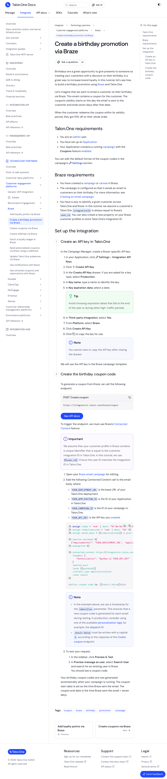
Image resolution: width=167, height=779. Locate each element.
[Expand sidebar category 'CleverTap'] (40, 284)
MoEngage (13, 290)
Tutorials (72, 12)
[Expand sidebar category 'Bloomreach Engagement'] (40, 203)
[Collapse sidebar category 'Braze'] (40, 208)
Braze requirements (150, 42)
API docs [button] (41, 12)
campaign (109, 147)
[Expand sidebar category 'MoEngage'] (40, 290)
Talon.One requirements (150, 34)
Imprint (145, 756)
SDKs (59, 12)
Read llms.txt (70, 766)
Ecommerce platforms (18, 315)
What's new (90, 12)
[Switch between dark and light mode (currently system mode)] (159, 4)
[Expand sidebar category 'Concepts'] (40, 43)
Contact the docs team (113, 761)
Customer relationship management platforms (18, 308)
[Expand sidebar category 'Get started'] (40, 37)
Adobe (15, 197)
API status (106, 766)
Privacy (145, 761)
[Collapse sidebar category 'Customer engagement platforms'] (40, 185)
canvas (103, 183)
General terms (148, 766)
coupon (68, 710)
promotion (105, 710)
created (115, 517)
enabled (86, 151)
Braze (11, 208)
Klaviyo (11, 301)
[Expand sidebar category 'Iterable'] (40, 279)
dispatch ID (97, 627)
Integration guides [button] (15, 48)
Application (90, 142)
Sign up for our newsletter (77, 756)
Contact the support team (115, 756)
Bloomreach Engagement (21, 203)
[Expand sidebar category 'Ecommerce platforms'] (40, 315)
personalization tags (110, 622)
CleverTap (13, 284)
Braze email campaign (92, 474)
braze (79, 710)
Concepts (11, 43)
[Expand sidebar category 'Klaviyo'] (40, 301)
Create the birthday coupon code (150, 73)
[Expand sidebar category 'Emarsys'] (40, 295)
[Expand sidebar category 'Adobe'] (40, 197)
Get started (12, 37)
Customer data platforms (20, 177)
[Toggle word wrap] (124, 526)
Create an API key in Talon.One (150, 60)
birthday (90, 710)
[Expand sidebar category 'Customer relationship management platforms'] (40, 308)
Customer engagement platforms (18, 185)
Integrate (25, 12)
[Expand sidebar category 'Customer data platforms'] (40, 177)
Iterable (12, 279)
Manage (10, 12)
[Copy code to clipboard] (129, 397)
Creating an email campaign (77, 196)
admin (77, 137)
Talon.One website (73, 761)
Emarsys (12, 295)
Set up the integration (148, 50)
